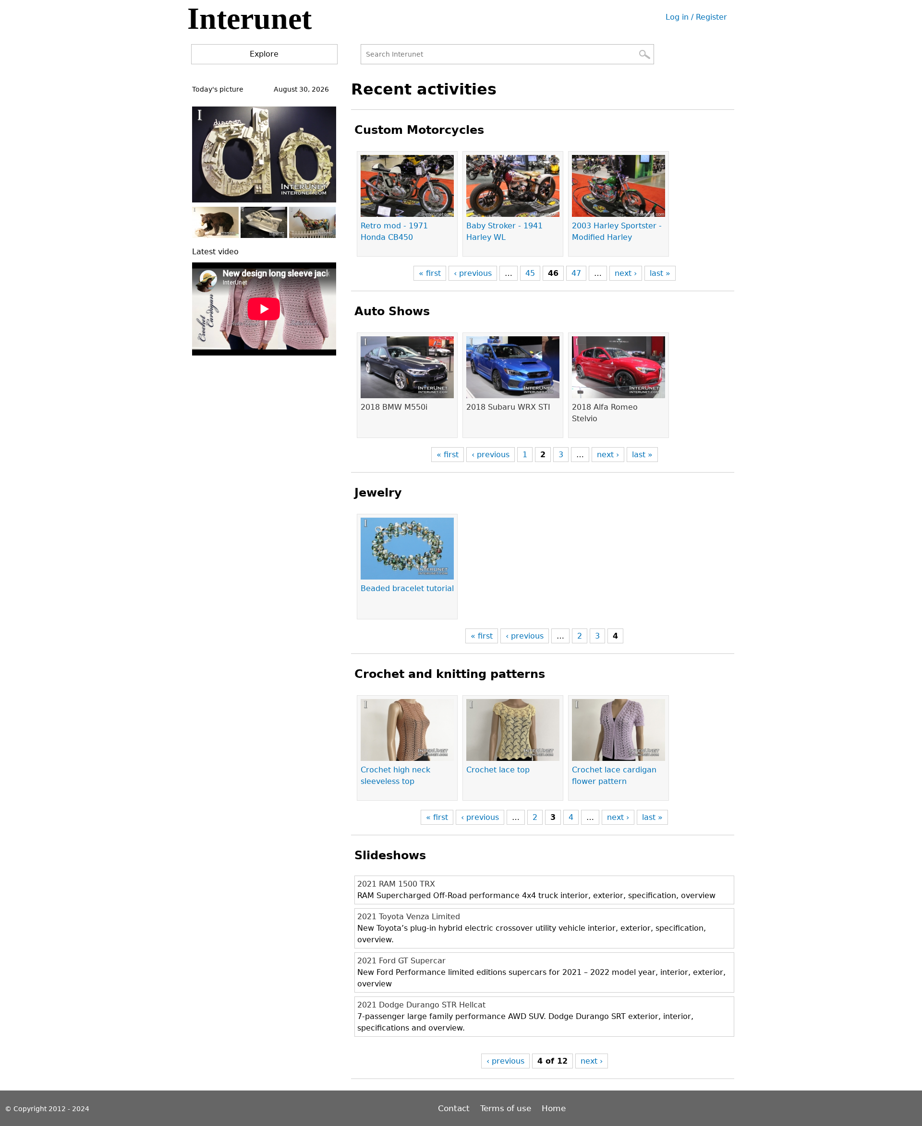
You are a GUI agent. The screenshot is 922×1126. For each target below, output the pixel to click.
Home (554, 1108)
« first (430, 273)
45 (530, 273)
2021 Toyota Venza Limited (408, 916)
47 (576, 273)
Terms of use (505, 1108)
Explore (264, 54)
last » (660, 273)
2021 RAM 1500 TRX (396, 884)
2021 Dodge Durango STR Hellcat (421, 1004)
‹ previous (473, 273)
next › (626, 273)
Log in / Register (696, 17)
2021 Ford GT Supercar (401, 960)
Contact (455, 1108)
